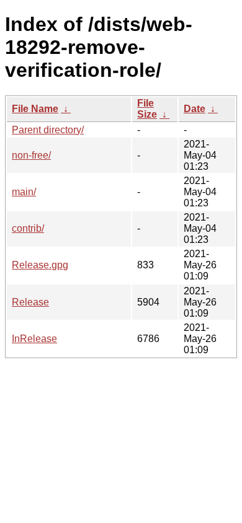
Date (194, 108)
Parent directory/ (48, 130)
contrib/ (28, 228)
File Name (35, 108)
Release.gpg (40, 265)
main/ (24, 192)
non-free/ (31, 155)
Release (30, 302)
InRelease (34, 338)
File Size (147, 109)
